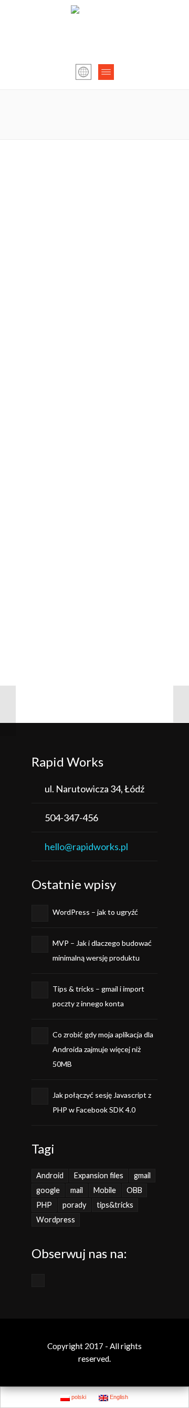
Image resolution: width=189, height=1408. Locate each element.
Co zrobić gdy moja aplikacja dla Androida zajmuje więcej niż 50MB (102, 1049)
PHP (44, 1204)
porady (74, 1204)
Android (50, 1175)
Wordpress (55, 1219)
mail (76, 1190)
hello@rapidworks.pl (86, 846)
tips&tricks (115, 1204)
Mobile (104, 1190)
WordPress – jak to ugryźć (95, 911)
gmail (142, 1175)
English (118, 1397)
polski (78, 1397)
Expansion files (98, 1175)
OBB (134, 1190)
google (48, 1190)
